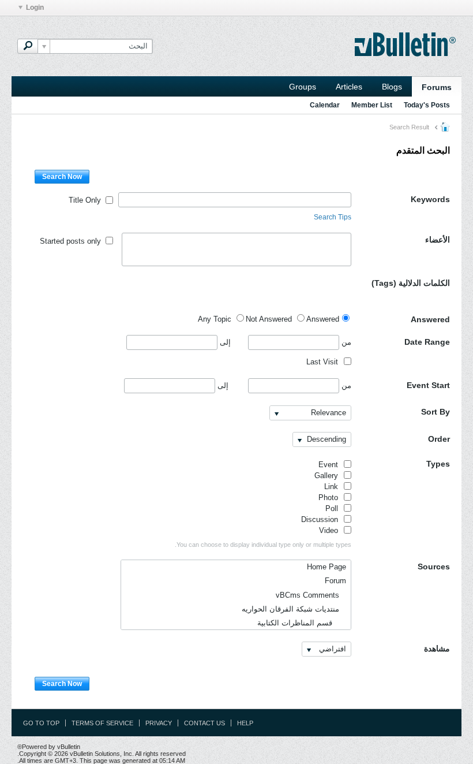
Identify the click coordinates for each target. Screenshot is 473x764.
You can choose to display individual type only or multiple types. (263, 544)
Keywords (430, 199)
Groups (302, 86)
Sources (434, 566)
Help (245, 723)
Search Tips (332, 217)
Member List (371, 105)
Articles (349, 86)
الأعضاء (437, 239)
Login (35, 7)
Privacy (158, 723)
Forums (437, 87)
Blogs (392, 86)
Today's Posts (427, 105)
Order (439, 439)
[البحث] (27, 46)
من (345, 342)
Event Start (428, 385)
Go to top (41, 723)
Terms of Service (102, 723)
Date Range (427, 341)
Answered (430, 319)
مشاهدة (437, 648)
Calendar (325, 105)
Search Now (62, 177)
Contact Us (204, 723)
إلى (224, 342)
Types (438, 463)
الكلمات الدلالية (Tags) (410, 283)
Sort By (435, 411)
